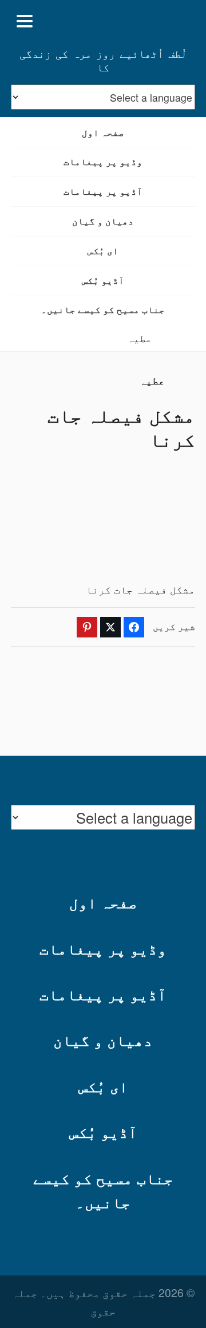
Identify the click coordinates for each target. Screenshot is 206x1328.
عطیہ (139, 338)
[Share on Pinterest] (87, 627)
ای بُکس (103, 250)
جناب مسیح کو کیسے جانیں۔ (103, 309)
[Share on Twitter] (110, 627)
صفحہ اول (103, 132)
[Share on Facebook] (134, 627)
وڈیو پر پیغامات (103, 161)
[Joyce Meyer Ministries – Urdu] (139, 21)
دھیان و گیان (103, 220)
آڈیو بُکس (103, 280)
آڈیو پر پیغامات (103, 191)
